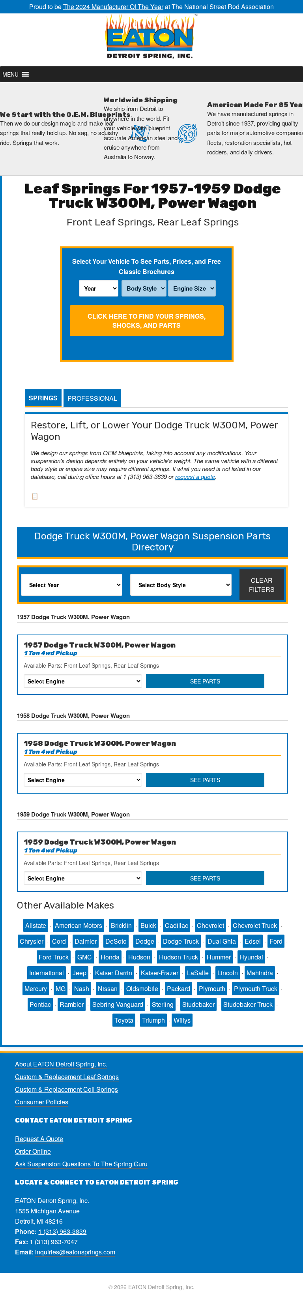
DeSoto (116, 941)
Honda (110, 956)
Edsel (253, 941)
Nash (81, 988)
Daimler (86, 941)
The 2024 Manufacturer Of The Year (113, 6)
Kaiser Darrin (113, 972)
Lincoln (227, 972)
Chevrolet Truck (255, 925)
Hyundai (251, 956)
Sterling (163, 1004)
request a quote (195, 476)
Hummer (219, 956)
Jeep (79, 972)
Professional (92, 398)
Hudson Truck (178, 956)
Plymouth (212, 988)
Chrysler (31, 941)
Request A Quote (39, 1138)
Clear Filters (262, 585)
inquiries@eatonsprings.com (75, 1251)
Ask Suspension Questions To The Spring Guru (81, 1163)
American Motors (78, 925)
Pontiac (40, 1004)
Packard (178, 988)
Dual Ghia (222, 941)
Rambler (72, 1004)
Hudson (139, 956)
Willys (182, 1020)
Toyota (123, 1020)
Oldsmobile (142, 988)
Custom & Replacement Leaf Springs (67, 1076)
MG (60, 988)
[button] (10, 74)
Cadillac (176, 925)
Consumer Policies (41, 1101)
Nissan (108, 988)
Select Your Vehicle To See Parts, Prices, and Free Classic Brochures (146, 266)
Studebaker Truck (248, 1004)
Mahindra (260, 972)
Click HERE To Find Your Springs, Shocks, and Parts (147, 321)
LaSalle (198, 972)
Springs (43, 397)
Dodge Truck (181, 941)
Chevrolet (210, 925)
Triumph (153, 1020)
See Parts (205, 681)
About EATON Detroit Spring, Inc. (61, 1063)
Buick (148, 925)
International (46, 972)
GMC (84, 956)
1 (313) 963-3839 (62, 1231)
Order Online (33, 1151)
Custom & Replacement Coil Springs (66, 1089)
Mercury (35, 988)
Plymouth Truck (255, 988)
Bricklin (121, 925)
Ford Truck (54, 956)
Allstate (35, 925)
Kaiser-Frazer (159, 972)
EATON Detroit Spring (151, 39)
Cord (59, 941)
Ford (275, 941)
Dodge (144, 941)
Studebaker (198, 1004)
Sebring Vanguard (117, 1004)
